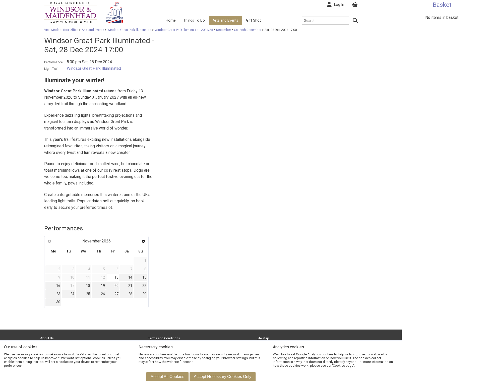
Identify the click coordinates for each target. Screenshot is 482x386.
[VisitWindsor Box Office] (70, 12)
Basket (442, 4)
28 (130, 294)
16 (58, 286)
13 (116, 277)
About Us (47, 338)
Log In (339, 5)
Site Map (263, 338)
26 (103, 294)
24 (72, 294)
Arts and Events (225, 20)
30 (58, 302)
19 (103, 286)
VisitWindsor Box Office (61, 30)
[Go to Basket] (355, 4)
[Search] (355, 20)
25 (88, 294)
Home (171, 20)
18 (88, 286)
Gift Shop (254, 20)
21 (130, 286)
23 (58, 294)
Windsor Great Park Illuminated (129, 30)
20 (116, 286)
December (223, 30)
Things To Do (194, 20)
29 (144, 294)
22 (144, 286)
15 (144, 277)
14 (130, 277)
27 (116, 294)
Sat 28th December (247, 30)
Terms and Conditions (164, 338)
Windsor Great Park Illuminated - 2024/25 (184, 30)
